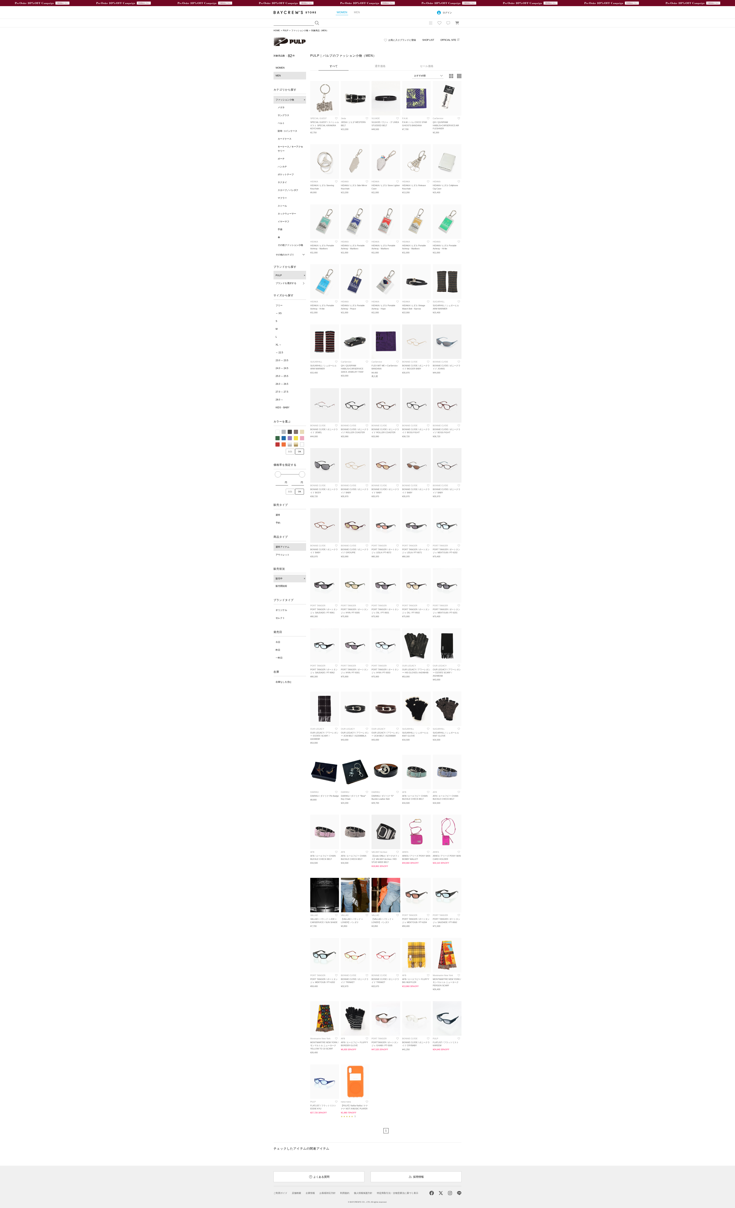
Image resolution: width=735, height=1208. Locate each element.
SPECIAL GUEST (318, 118)
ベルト (281, 123)
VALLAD (314, 915)
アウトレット (282, 554)
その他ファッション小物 (290, 245)
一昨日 (279, 657)
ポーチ (281, 158)
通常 (278, 515)
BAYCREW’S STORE (297, 12)
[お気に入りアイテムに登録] (336, 118)
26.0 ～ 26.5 (282, 384)
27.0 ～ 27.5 (282, 391)
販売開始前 (281, 586)
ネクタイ (282, 182)
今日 (278, 642)
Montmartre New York (443, 975)
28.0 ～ (279, 399)
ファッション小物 (299, 30)
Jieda (343, 118)
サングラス (283, 115)
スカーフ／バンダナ (288, 190)
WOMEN (280, 67)
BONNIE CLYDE (409, 362)
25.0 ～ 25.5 (282, 376)
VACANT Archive (379, 852)
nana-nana (346, 1102)
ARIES (405, 852)
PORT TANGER (379, 545)
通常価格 (380, 66)
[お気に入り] (439, 23)
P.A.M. (405, 118)
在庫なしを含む (284, 682)
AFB (404, 792)
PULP (285, 30)
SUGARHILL (439, 301)
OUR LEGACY (409, 666)
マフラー (282, 198)
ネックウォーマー (287, 213)
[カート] (457, 23)
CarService (438, 118)
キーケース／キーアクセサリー (290, 148)
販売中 (279, 578)
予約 (278, 522)
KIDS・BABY (282, 407)
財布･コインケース (287, 131)
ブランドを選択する (286, 283)
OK (299, 451)
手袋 (280, 229)
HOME (277, 30)
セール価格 (426, 66)
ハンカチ (282, 166)
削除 (290, 451)
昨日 (278, 650)
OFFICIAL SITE (448, 40)
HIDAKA (314, 181)
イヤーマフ (283, 221)
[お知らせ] (448, 23)
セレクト (280, 618)
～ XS (279, 313)
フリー (279, 305)
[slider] (278, 474)
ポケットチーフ (286, 174)
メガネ (281, 107)
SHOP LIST (428, 40)
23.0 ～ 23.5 (282, 360)
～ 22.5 (279, 352)
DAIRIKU (314, 792)
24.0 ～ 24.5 (282, 368)
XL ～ (278, 344)
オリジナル (281, 610)
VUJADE (376, 118)
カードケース (285, 138)
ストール (282, 206)
